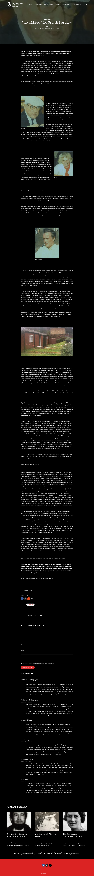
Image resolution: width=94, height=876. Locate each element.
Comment (23, 629)
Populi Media (43, 872)
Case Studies (47, 19)
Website (22, 657)
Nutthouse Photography (29, 680)
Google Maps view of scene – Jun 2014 (30, 464)
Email (22, 650)
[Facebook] (43, 865)
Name (22, 644)
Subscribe (78, 4)
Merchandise (48, 4)
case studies (30, 604)
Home (30, 4)
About (57, 4)
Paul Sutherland (39, 28)
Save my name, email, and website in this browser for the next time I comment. (38, 663)
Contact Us (65, 4)
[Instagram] (50, 865)
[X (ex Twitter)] (46, 865)
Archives (38, 4)
